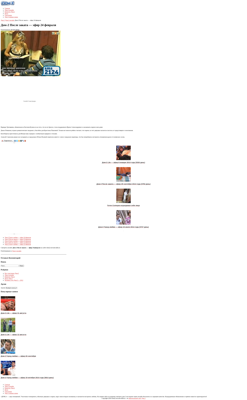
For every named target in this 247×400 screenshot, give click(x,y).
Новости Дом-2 (10, 12)
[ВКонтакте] (15, 141)
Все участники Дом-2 (12, 273)
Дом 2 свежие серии (11, 17)
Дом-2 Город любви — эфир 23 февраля (18, 241)
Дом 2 (3, 20)
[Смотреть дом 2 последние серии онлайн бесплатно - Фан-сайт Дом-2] (8, 5)
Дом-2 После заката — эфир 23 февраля (18, 239)
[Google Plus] (25, 141)
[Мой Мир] (21, 141)
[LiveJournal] (23, 141)
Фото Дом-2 (9, 278)
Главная (7, 8)
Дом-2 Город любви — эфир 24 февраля (18, 237)
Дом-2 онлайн (9, 10)
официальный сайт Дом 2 (137, 398)
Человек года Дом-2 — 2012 (14, 280)
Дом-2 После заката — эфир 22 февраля (18, 242)
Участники (8, 15)
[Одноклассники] (19, 141)
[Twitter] (17, 141)
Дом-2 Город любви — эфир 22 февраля (18, 244)
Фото (6, 13)
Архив (3, 288)
